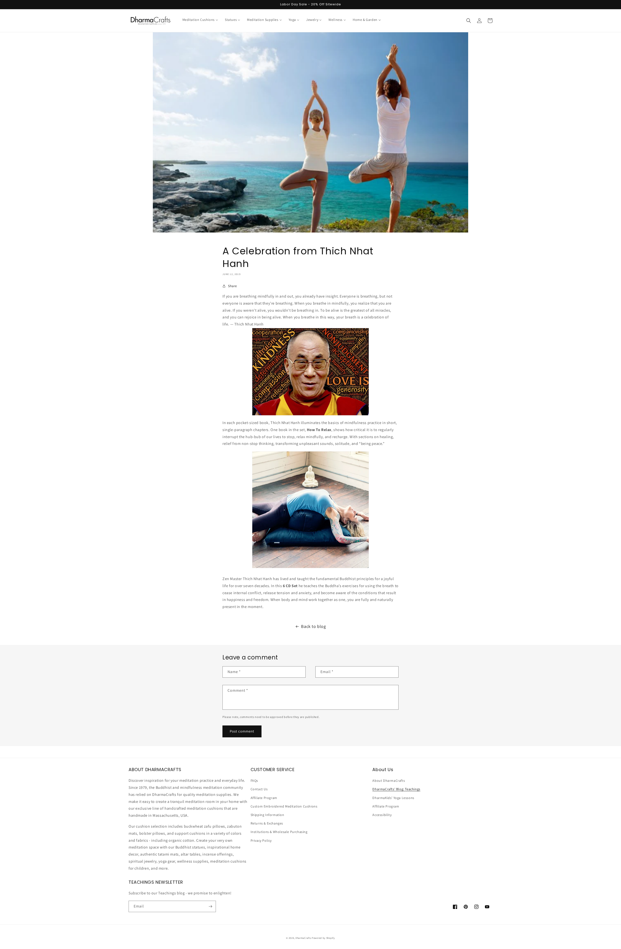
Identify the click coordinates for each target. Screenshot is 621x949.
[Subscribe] (210, 906)
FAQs (254, 780)
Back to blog (313, 626)
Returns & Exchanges (267, 823)
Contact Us (259, 789)
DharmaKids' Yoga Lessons (393, 798)
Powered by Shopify (323, 938)
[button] (468, 20)
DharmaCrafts (303, 938)
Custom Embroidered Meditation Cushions (284, 806)
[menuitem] (200, 19)
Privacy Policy (261, 840)
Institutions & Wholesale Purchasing (279, 832)
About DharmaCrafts (388, 780)
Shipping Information (267, 815)
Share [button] (232, 286)
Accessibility (382, 815)
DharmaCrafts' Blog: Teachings (396, 789)
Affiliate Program (264, 798)
